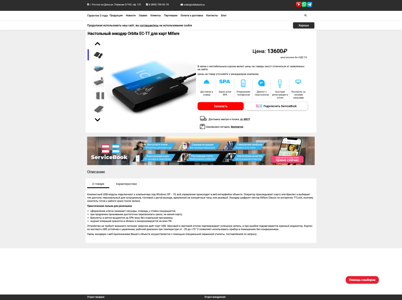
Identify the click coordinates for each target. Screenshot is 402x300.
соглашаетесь (149, 25)
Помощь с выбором (362, 279)
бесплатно (237, 126)
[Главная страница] (97, 15)
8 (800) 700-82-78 (159, 4)
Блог (224, 15)
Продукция (116, 15)
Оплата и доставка (192, 15)
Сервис (143, 15)
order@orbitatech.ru (194, 4)
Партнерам (170, 15)
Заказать (221, 106)
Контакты (212, 15)
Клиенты (155, 15)
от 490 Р (245, 119)
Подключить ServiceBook (280, 106)
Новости (131, 15)
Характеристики (126, 183)
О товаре (98, 183)
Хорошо (304, 25)
